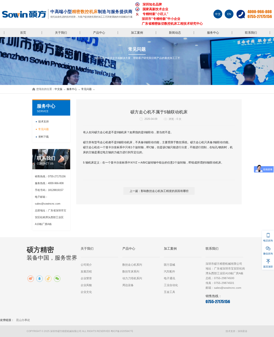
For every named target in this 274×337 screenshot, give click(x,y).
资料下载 (43, 136)
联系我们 (251, 32)
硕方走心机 (101, 132)
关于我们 (61, 32)
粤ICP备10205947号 (122, 331)
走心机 (104, 142)
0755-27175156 (260, 16)
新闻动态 (175, 32)
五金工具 (169, 292)
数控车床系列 (130, 271)
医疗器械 (169, 264)
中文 (218, 14)
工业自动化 (171, 285)
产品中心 (99, 32)
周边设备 (128, 285)
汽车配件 (169, 271)
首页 (23, 32)
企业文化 (86, 292)
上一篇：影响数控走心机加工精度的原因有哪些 (159, 191)
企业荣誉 (86, 278)
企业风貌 (86, 285)
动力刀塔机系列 (132, 278)
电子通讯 (169, 278)
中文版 (58, 89)
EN (229, 14)
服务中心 (213, 32)
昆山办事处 (23, 320)
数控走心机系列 (132, 264)
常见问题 (86, 89)
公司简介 (86, 264)
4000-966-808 (260, 11)
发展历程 (86, 271)
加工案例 (137, 32)
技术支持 (43, 121)
